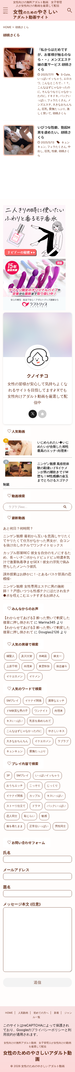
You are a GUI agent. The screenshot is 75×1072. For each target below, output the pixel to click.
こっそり (34, 785)
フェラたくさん (56, 100)
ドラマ (36, 805)
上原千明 (11, 666)
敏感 (44, 816)
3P (8, 775)
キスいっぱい (14, 720)
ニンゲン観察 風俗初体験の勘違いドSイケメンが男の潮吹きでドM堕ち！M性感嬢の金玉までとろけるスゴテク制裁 (36, 474)
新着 (56, 1012)
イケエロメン (14, 676)
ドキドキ (52, 95)
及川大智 (26, 656)
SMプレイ (12, 700)
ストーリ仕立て (15, 805)
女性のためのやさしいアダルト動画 (37, 1055)
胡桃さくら (59, 113)
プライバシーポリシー (48, 1030)
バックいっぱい (56, 805)
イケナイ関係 (33, 700)
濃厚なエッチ (56, 700)
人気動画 (23, 1012)
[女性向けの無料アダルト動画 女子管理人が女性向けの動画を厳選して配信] (37, 16)
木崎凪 (43, 656)
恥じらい (29, 816)
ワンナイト (41, 710)
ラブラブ (63, 741)
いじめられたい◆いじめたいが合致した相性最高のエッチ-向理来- (53, 446)
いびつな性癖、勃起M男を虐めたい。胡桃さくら (54, 132)
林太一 (58, 656)
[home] (42, 414)
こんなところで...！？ (55, 83)
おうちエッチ (14, 785)
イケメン (34, 676)
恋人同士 (11, 816)
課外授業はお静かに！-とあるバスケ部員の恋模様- (37, 576)
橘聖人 (10, 656)
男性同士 (60, 826)
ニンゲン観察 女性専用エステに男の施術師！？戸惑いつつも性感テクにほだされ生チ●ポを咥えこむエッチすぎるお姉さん (36, 590)
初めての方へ (41, 1012)
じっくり (52, 785)
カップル (34, 795)
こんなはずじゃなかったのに (24, 731)
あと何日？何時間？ (18, 528)
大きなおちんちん (17, 741)
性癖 (54, 151)
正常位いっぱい (38, 826)
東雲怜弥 (44, 666)
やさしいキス (56, 731)
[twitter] (33, 414)
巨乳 (44, 108)
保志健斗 (61, 666)
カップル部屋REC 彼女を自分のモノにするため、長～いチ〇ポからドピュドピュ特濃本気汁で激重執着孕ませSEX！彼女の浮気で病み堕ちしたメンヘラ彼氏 (37, 559)
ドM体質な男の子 (17, 710)
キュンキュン (14, 751)
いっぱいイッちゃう (50, 78)
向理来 (28, 666)
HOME (9, 1012)
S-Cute (65, 74)
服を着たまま (14, 826)
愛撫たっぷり (57, 108)
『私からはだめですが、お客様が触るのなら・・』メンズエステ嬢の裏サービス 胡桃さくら (55, 59)
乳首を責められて (40, 720)
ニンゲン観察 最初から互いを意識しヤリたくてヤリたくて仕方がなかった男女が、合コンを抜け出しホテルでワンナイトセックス (37, 540)
